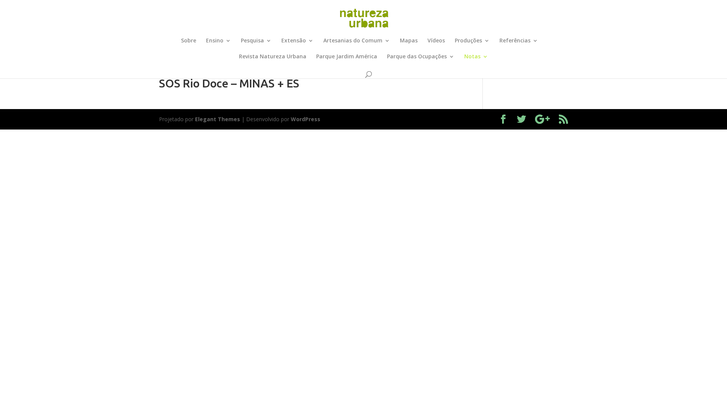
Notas (472, 57)
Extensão (293, 41)
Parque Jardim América (346, 57)
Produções (468, 41)
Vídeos (436, 41)
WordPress (305, 119)
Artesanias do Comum (352, 41)
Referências (514, 41)
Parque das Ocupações (417, 57)
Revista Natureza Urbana (272, 57)
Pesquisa (252, 41)
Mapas (409, 41)
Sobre (188, 41)
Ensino (214, 41)
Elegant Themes (217, 119)
